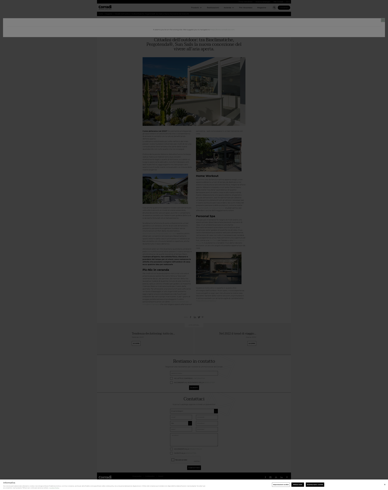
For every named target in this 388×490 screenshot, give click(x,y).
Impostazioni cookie (281, 484)
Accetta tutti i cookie (315, 484)
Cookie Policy (54, 488)
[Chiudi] (385, 484)
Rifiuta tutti (297, 484)
